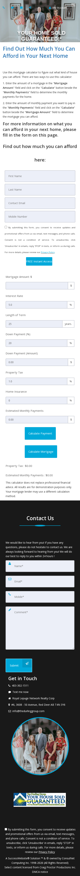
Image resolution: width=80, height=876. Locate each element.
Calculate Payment (40, 433)
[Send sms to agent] (13, 7)
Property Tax (14, 372)
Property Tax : (19, 466)
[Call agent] (4, 7)
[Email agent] (22, 7)
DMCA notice (40, 872)
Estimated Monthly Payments (25, 410)
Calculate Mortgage (40, 451)
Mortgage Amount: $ (19, 277)
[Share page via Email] (30, 7)
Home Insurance (16, 391)
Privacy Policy (48, 252)
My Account (59, 7)
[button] (39, 261)
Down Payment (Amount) (22, 353)
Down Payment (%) (18, 334)
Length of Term (16, 315)
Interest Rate (14, 296)
